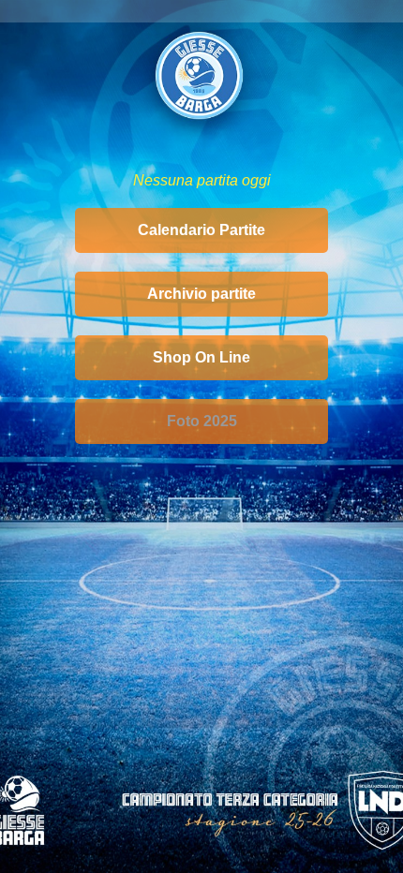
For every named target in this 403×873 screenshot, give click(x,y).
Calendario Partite (201, 230)
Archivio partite (201, 294)
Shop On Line (201, 357)
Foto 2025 (202, 421)
